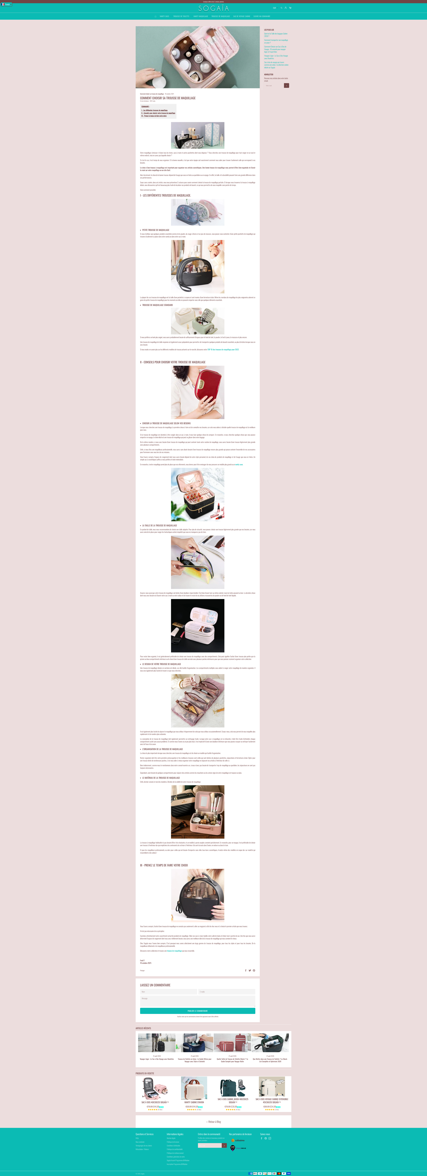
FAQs (137, 1138)
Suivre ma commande (262, 16)
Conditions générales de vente (176, 1156)
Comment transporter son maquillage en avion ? (276, 41)
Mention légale (171, 1138)
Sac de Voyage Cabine (241, 16)
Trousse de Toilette (181, 16)
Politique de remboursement (175, 1153)
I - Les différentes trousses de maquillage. (154, 110)
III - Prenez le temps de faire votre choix (154, 116)
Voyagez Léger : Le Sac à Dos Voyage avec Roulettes (276, 57)
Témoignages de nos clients (144, 1145)
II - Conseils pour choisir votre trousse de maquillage (158, 113)
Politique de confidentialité (174, 1149)
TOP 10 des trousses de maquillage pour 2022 (223, 349)
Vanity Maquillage (200, 16)
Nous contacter (140, 1142)
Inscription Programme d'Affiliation (177, 1164)
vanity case (239, 464)
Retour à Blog (214, 1121)
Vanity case (164, 16)
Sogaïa (142, 1174)
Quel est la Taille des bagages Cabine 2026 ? (275, 34)
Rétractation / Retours (142, 1149)
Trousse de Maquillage (220, 16)
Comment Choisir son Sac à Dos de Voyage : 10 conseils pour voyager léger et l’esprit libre (275, 49)
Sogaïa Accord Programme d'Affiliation (178, 1160)
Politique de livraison (173, 1142)
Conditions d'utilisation (173, 1145)
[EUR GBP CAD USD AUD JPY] (275, 7)
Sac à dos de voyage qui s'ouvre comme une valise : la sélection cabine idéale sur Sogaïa (276, 65)
